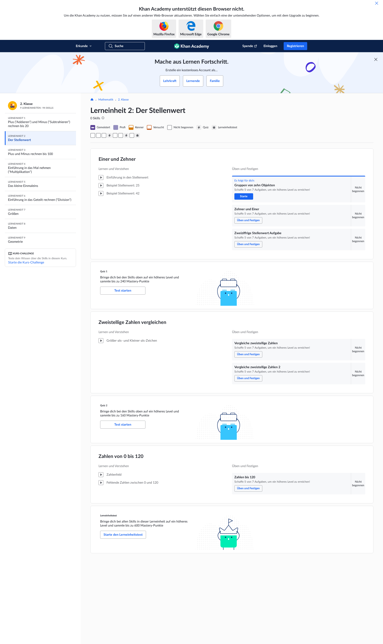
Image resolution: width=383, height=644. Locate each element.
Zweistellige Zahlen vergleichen (132, 322)
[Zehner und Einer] (98, 135)
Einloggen (270, 46)
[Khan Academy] (191, 46)
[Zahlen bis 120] (131, 135)
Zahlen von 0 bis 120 (121, 456)
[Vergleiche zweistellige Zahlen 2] (120, 135)
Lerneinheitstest (108, 515)
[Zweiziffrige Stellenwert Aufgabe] (104, 135)
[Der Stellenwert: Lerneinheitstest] (137, 135)
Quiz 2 (103, 405)
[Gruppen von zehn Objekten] (92, 135)
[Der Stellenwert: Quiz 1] (109, 135)
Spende (247, 46)
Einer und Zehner (117, 159)
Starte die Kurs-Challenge (26, 262)
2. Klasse (123, 99)
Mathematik (105, 99)
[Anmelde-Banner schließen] (376, 59)
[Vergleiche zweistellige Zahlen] (115, 135)
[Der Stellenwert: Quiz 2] (126, 135)
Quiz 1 (103, 271)
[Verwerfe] (376, 3)
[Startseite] (92, 100)
